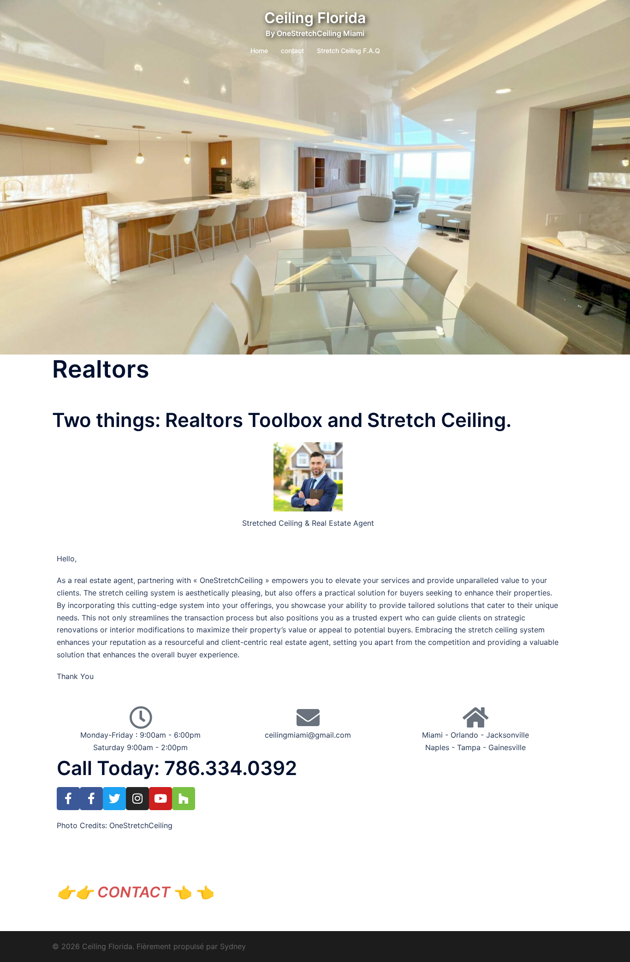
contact (292, 50)
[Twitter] (114, 798)
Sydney (233, 946)
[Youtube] (160, 798)
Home (259, 50)
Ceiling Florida (315, 18)
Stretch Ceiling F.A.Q (348, 50)
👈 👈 (144, 892)
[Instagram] (137, 798)
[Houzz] (183, 798)
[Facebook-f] (68, 798)
